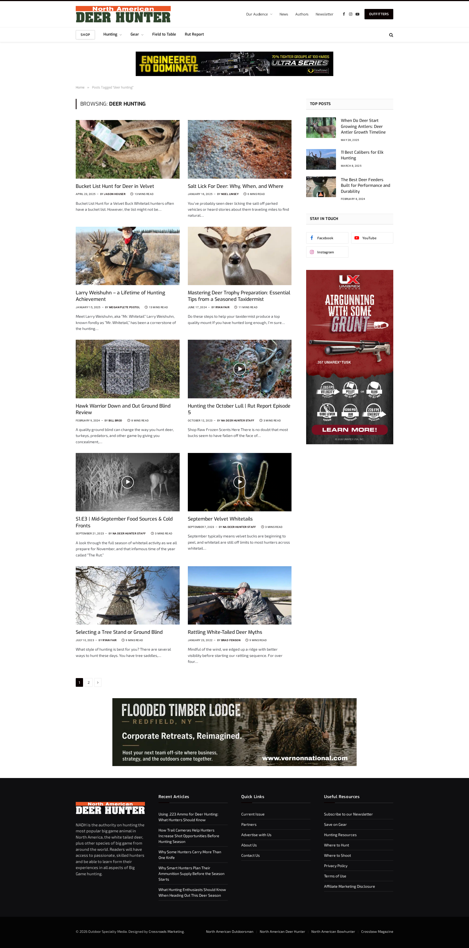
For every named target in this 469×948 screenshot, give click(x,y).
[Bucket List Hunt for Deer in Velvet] (128, 149)
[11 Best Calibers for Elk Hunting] (321, 159)
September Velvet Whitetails (220, 519)
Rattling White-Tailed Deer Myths (225, 632)
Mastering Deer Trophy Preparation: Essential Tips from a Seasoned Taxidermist (239, 296)
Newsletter (324, 14)
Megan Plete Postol (124, 307)
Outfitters (379, 14)
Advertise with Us (256, 834)
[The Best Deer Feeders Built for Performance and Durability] (321, 187)
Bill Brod (115, 420)
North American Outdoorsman (229, 931)
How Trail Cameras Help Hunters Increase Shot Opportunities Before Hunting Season (189, 836)
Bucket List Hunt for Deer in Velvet (115, 186)
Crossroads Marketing (166, 931)
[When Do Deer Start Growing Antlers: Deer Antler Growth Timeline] (321, 127)
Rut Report (194, 34)
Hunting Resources (340, 834)
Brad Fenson (230, 640)
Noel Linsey (230, 194)
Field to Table (164, 34)
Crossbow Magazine (377, 931)
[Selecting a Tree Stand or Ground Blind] (128, 595)
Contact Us (250, 855)
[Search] (390, 35)
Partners (248, 824)
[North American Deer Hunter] (123, 14)
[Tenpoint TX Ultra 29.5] (234, 64)
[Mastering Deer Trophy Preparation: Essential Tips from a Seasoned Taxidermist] (240, 256)
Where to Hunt (336, 845)
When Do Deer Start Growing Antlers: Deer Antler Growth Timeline (363, 126)
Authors (302, 14)
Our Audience (257, 14)
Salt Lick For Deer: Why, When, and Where (235, 186)
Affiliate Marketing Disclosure (349, 886)
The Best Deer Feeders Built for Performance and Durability (365, 185)
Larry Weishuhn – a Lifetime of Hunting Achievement (120, 296)
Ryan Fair (223, 307)
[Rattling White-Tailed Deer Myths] (240, 595)
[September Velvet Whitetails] (240, 482)
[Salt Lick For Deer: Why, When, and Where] (240, 149)
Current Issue (253, 814)
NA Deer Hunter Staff (238, 420)
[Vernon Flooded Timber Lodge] (234, 764)
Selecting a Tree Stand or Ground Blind (119, 632)
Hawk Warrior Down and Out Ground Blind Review (123, 409)
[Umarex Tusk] (349, 442)
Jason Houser (114, 194)
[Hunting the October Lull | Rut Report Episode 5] (240, 369)
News (284, 14)
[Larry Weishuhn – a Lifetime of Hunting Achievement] (128, 256)
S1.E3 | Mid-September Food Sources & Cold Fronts (124, 522)
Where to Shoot (337, 855)
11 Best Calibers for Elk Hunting (362, 155)
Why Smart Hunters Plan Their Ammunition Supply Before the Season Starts (191, 873)
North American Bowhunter (333, 931)
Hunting (110, 34)
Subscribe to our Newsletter (348, 814)
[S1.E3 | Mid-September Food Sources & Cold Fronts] (128, 482)
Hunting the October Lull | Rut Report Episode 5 (239, 409)
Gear (135, 34)
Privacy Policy (335, 865)
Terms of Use (335, 876)
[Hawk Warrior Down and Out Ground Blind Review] (128, 369)
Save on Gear (335, 824)
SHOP (85, 35)
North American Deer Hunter (282, 931)
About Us (249, 845)
